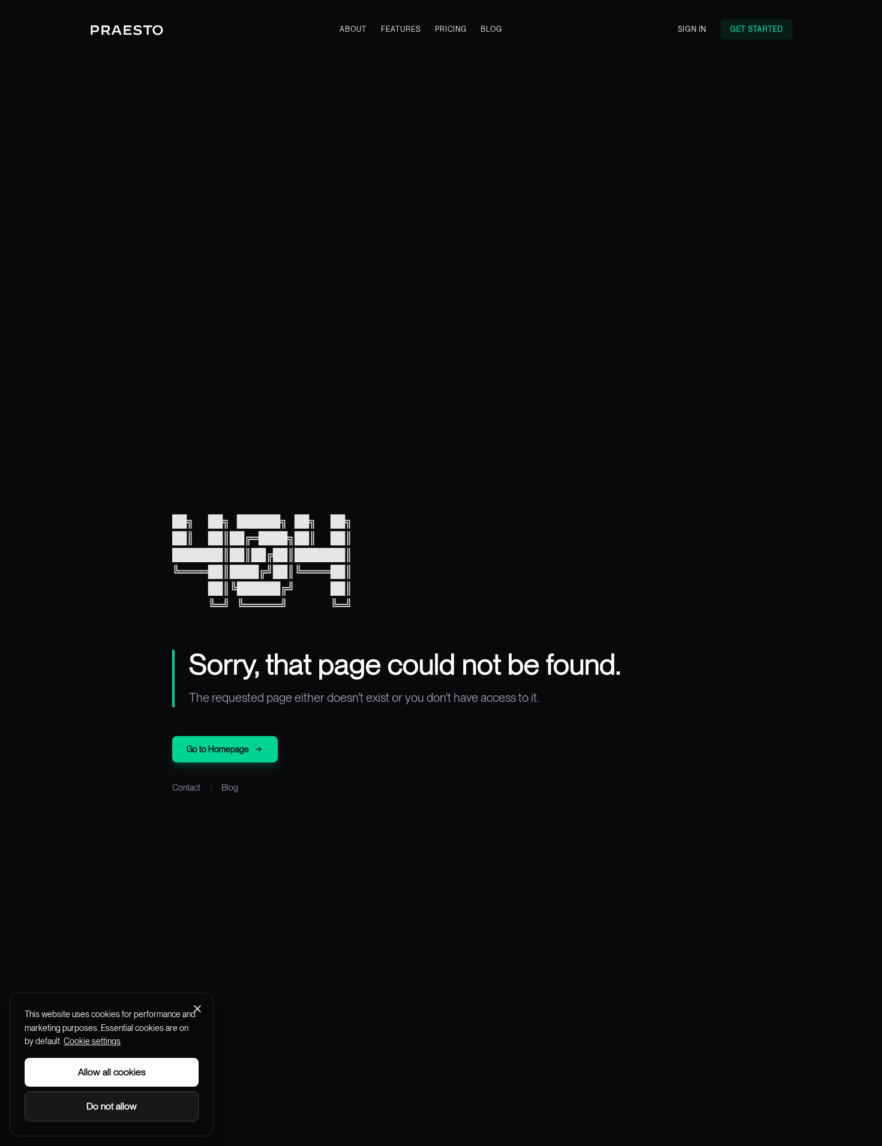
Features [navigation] (401, 29)
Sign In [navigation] (692, 29)
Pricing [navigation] (451, 29)
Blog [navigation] (491, 29)
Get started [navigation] (756, 29)
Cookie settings (92, 1041)
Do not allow (111, 1106)
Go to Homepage (218, 749)
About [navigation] (353, 29)
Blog (229, 787)
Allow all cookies (112, 1072)
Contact (186, 787)
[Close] (197, 1009)
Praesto (126, 29)
